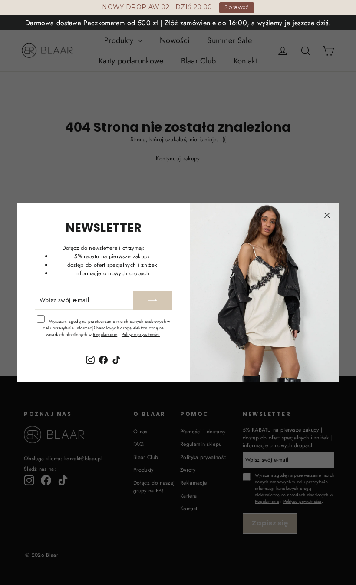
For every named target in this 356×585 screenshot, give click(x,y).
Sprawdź (236, 7)
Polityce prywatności (141, 334)
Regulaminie (105, 334)
